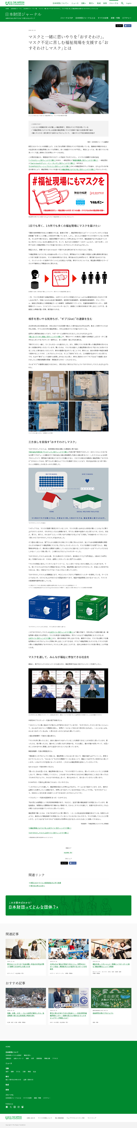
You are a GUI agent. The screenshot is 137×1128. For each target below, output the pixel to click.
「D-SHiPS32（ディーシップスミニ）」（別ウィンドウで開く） (49, 166)
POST (120, 25)
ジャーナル (113, 3)
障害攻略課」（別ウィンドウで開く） (85, 160)
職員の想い (27, 1055)
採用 (105, 3)
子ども (18, 1072)
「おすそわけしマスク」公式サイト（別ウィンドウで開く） (48, 833)
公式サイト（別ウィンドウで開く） (62, 632)
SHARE (129, 25)
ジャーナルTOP (66, 18)
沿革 (32, 1058)
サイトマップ (92, 1118)
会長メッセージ (18, 1058)
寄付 (91, 3)
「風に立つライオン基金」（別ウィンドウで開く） (45, 336)
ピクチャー (126, 18)
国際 (12, 1072)
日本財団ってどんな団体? (14, 1055)
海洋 (7, 1072)
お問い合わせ (31, 1118)
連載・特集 (115, 18)
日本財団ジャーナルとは (85, 18)
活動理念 (8, 1058)
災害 (24, 1072)
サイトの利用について (45, 1118)
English (128, 3)
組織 (27, 1058)
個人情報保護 (59, 1118)
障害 (29, 1072)
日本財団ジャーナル (16, 8)
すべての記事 (103, 18)
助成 (99, 3)
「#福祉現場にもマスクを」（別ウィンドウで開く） (77, 169)
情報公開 (47, 1058)
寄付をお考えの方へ (37, 886)
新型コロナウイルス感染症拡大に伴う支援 (45, 883)
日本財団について (60, 3)
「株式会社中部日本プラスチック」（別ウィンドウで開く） (48, 452)
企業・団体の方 (28, 1080)
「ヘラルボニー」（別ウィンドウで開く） (42, 160)
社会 (34, 1072)
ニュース (75, 3)
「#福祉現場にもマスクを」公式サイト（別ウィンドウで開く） (49, 828)
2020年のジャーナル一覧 (30, 8)
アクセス (55, 1058)
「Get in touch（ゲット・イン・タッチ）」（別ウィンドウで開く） (52, 163)
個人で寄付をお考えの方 (13, 1080)
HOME (7, 8)
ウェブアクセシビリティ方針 (76, 1118)
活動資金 (39, 1058)
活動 (83, 3)
